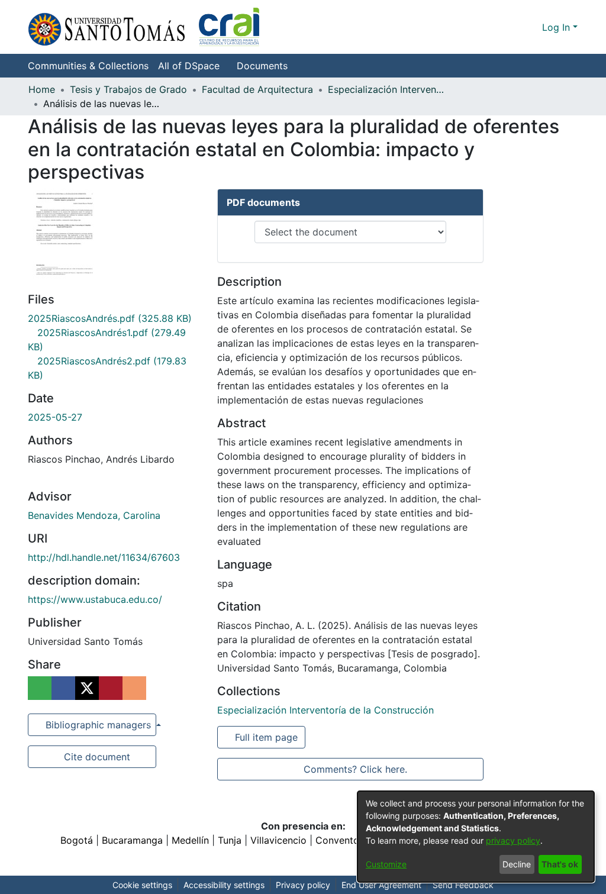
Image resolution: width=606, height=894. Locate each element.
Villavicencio (278, 840)
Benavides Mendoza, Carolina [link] (94, 515)
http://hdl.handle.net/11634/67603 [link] (104, 557)
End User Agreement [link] (381, 885)
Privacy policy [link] (303, 885)
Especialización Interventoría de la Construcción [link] (387, 89)
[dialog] (475, 836)
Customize (386, 864)
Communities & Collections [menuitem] (88, 66)
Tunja (229, 840)
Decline (516, 864)
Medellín (190, 840)
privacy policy (513, 840)
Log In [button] (557, 27)
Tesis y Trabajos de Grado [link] (128, 89)
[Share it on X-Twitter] (87, 688)
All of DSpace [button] (189, 66)
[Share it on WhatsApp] (39, 688)
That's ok (559, 864)
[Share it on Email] (134, 688)
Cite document (96, 757)
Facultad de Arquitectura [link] (257, 89)
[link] (110, 318)
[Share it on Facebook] (63, 688)
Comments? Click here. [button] (355, 769)
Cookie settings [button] (142, 885)
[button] (143, 27)
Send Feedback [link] (463, 885)
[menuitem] (192, 66)
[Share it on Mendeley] (111, 688)
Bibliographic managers (98, 725)
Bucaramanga (132, 840)
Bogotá (76, 840)
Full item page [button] (267, 737)
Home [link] (41, 89)
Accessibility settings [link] (224, 885)
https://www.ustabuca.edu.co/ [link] (95, 599)
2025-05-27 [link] (55, 417)
